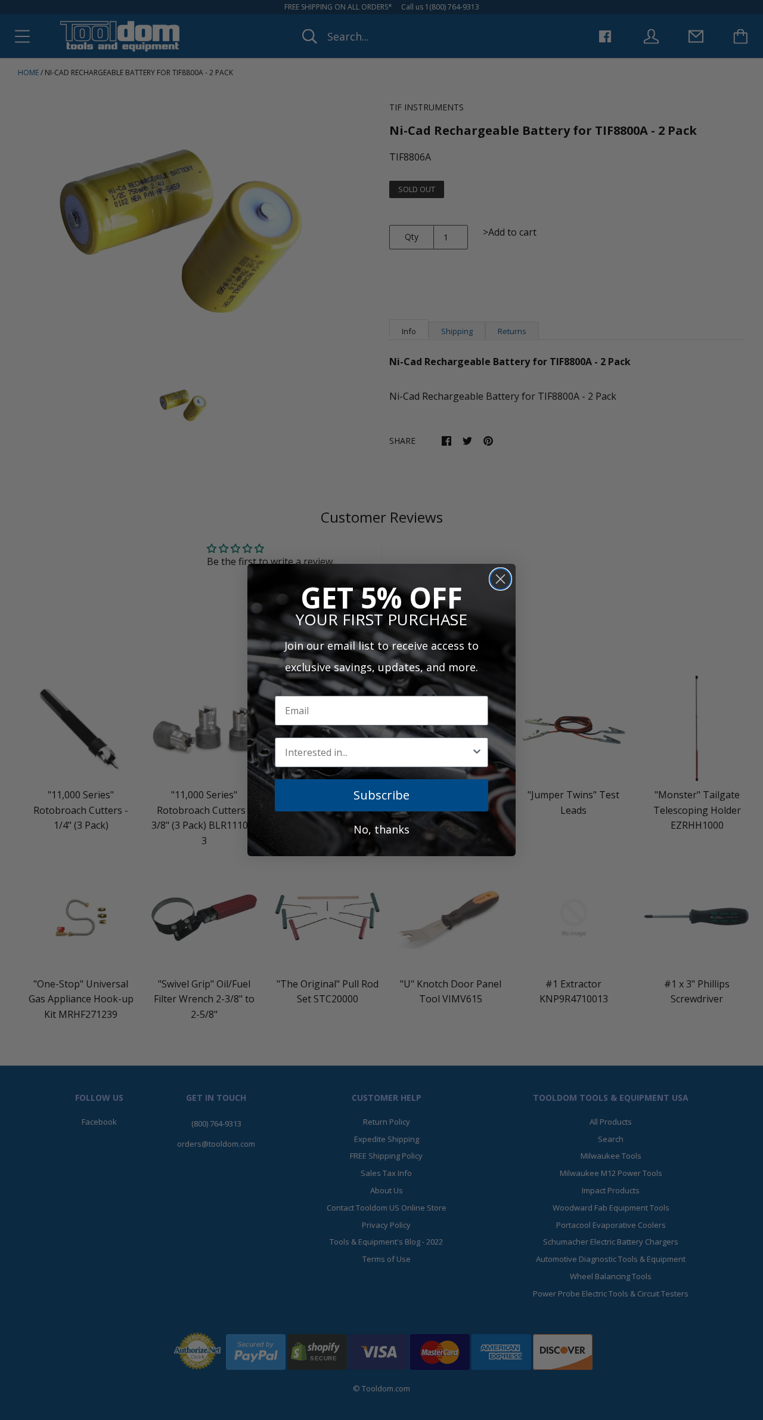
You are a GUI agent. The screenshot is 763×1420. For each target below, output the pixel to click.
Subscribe (381, 795)
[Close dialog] (500, 579)
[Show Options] (477, 752)
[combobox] (378, 752)
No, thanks (381, 829)
